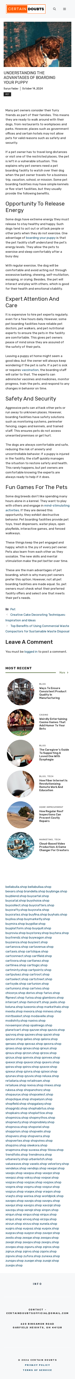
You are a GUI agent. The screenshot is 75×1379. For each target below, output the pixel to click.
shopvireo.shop (42, 1140)
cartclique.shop (37, 951)
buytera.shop (59, 933)
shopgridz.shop (16, 1108)
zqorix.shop (48, 1251)
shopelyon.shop (41, 1099)
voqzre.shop (14, 1187)
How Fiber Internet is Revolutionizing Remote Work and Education (53, 785)
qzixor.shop (49, 1071)
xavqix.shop (33, 1200)
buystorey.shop (37, 933)
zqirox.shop (51, 1247)
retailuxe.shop (15, 1085)
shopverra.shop (38, 1136)
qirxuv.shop (13, 1053)
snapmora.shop (16, 1150)
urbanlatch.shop (40, 1159)
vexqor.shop (51, 1173)
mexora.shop (32, 1011)
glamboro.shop (53, 997)
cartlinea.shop (15, 965)
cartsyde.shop (15, 983)
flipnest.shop (14, 997)
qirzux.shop (13, 1057)
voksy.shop (32, 1177)
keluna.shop (14, 1007)
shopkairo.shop (16, 1113)
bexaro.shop (14, 891)
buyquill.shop (41, 928)
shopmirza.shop (16, 1117)
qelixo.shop (32, 1039)
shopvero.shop (16, 1136)
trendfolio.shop (16, 1154)
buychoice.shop (38, 900)
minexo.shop (52, 1011)
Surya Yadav (11, 88)
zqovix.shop (14, 1256)
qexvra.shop (52, 1044)
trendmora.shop (40, 1154)
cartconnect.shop (18, 956)
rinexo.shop (52, 1085)
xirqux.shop (48, 1214)
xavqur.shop (14, 1205)
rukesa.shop (14, 1090)
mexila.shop (14, 1011)
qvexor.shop (14, 1062)
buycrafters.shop (41, 905)
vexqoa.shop (32, 1173)
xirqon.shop (50, 1210)
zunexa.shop (51, 1256)
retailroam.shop (38, 1080)
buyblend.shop (16, 896)
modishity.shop (16, 1020)
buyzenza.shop (16, 942)
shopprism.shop (16, 1131)
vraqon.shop (52, 1191)
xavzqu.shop (14, 1210)
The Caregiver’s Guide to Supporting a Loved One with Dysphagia (54, 754)
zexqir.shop (13, 1242)
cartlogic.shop (37, 965)
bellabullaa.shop (39, 887)
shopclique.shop (17, 1099)
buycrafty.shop (16, 910)
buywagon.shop (40, 937)
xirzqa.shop (48, 1219)
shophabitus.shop (41, 1108)
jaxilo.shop (57, 1002)
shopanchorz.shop (37, 1090)
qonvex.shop (51, 1057)
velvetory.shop (58, 1164)
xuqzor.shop (33, 1233)
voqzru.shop (33, 1187)
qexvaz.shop (34, 1044)
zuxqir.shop (51, 1260)
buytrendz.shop (16, 937)
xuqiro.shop (13, 1228)
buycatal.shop (15, 900)
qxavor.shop (32, 1062)
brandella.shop (34, 891)
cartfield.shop (42, 956)
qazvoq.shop (14, 1034)
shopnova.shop (16, 1127)
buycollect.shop (16, 905)
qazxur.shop (14, 1039)
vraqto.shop (14, 1196)
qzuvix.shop (33, 1076)
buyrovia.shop (15, 933)
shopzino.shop (15, 1145)
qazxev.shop (34, 1034)
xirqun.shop (13, 1214)
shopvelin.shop (40, 1131)
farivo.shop (52, 993)
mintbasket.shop (17, 1016)
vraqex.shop (33, 1191)
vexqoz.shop (14, 1177)
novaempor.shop (17, 1025)
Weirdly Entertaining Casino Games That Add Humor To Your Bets (53, 723)
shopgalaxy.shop (39, 1103)
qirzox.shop (48, 1053)
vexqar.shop (56, 1168)
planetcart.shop (17, 1030)
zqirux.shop (13, 1251)
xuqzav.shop (14, 1233)
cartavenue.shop (41, 946)
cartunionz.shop (17, 988)
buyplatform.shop (18, 928)
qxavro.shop (51, 1062)
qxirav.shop (13, 1067)
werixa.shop (32, 1196)
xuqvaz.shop (32, 1228)
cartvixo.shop (39, 988)
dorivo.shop (34, 993)
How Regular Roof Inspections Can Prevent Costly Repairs (51, 816)
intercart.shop (15, 1002)
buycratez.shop (16, 914)
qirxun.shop (48, 1048)
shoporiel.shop (38, 1127)
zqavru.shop (33, 1247)
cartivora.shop (15, 960)
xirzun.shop (13, 1223)
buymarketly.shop (37, 919)
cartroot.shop (39, 974)
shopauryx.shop (16, 1094)
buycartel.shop (38, 896)
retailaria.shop (15, 1080)
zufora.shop (32, 1256)
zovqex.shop (14, 1247)
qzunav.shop (14, 1076)
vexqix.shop (14, 1173)
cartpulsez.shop (17, 974)
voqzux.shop (14, 1191)
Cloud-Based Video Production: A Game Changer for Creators (54, 847)
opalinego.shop (41, 1025)
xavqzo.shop (33, 1205)
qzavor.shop (48, 1067)
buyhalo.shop (57, 914)
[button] (55, 9)
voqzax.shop (33, 1182)
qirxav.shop (31, 1048)
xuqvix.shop (50, 1228)
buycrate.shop (38, 910)
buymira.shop (15, 923)
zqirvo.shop (31, 1251)
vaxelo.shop (38, 1164)
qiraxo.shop (13, 1048)
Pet (7, 94)
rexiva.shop (35, 1085)
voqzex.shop (52, 1182)
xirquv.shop (31, 1214)
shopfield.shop (15, 1103)
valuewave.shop (17, 1164)
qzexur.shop (14, 1071)
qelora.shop (49, 1039)
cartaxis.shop (15, 951)
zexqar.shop (31, 1237)
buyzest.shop (38, 942)
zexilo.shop (13, 1237)
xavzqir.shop (52, 1205)
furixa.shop (33, 997)
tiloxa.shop (56, 1150)
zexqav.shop (50, 1237)
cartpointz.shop (39, 970)
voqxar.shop (50, 1177)
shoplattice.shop (40, 1113)
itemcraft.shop (38, 1002)
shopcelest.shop (41, 1094)
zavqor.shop (51, 1233)
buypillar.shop (36, 923)
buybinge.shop (56, 891)
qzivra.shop (32, 1071)
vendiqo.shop (36, 1168)
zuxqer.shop (33, 1260)
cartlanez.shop (38, 960)
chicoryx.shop (15, 993)
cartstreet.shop (40, 979)
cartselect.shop (16, 979)
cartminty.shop (16, 970)
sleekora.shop (37, 1145)
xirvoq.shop (31, 1219)
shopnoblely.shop (41, 1122)
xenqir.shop (32, 1210)
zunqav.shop (14, 1260)
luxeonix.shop (34, 1007)
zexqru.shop (50, 1242)
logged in (31, 651)
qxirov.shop (31, 1067)
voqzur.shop (51, 1187)
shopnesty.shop (17, 1122)
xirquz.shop (13, 1219)
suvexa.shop (38, 1150)
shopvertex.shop (17, 1140)
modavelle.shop (42, 1016)
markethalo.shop (56, 1007)
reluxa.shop (50, 1076)
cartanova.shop (16, 946)
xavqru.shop (51, 1200)
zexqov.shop (32, 1242)
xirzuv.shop (31, 1223)
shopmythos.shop (42, 1117)
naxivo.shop (37, 1020)
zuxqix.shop (14, 1265)
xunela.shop (48, 1223)
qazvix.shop (56, 1030)
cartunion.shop (38, 983)
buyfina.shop (38, 914)
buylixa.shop (14, 919)
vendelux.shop (15, 1168)
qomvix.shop (32, 1057)
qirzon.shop (31, 1053)
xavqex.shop (14, 1200)
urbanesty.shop (16, 1159)
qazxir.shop (51, 1034)
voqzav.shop (14, 1182)
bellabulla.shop (16, 887)
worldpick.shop (53, 1196)
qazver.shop (38, 1030)
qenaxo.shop (14, 1044)
